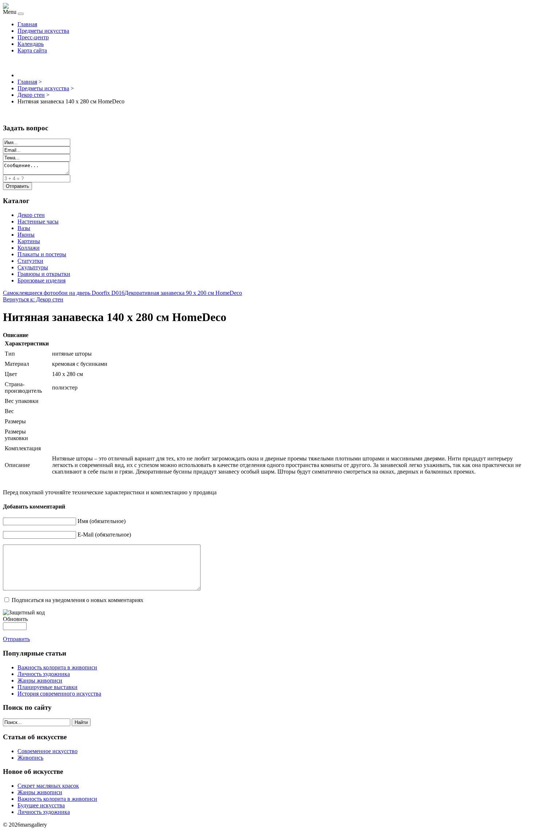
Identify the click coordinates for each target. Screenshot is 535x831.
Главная (27, 24)
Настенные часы (38, 221)
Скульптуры (32, 267)
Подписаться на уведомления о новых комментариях (77, 600)
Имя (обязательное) (102, 521)
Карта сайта (32, 50)
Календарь (30, 44)
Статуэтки (30, 261)
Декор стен (31, 215)
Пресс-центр (33, 37)
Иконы (26, 235)
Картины (28, 241)
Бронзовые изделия (41, 280)
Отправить (16, 639)
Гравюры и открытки (43, 274)
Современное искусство (47, 751)
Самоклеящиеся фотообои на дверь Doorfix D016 (63, 293)
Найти (81, 722)
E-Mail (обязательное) (104, 534)
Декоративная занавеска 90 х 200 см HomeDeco (183, 293)
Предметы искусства (43, 31)
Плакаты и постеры (41, 254)
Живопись (30, 758)
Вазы (23, 228)
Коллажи (28, 248)
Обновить (15, 619)
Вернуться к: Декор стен (33, 299)
